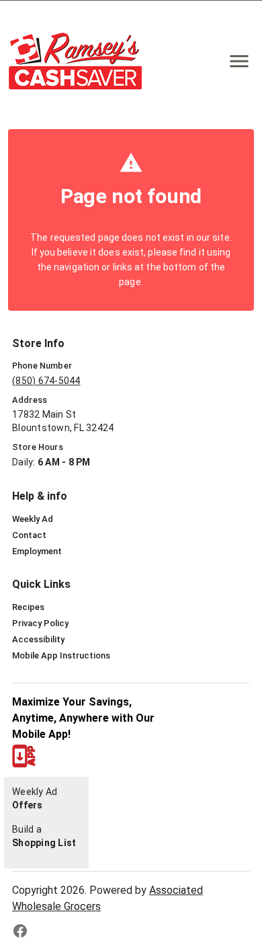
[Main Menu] (239, 61)
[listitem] (32, 519)
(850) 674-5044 (46, 380)
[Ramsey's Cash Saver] (79, 60)
